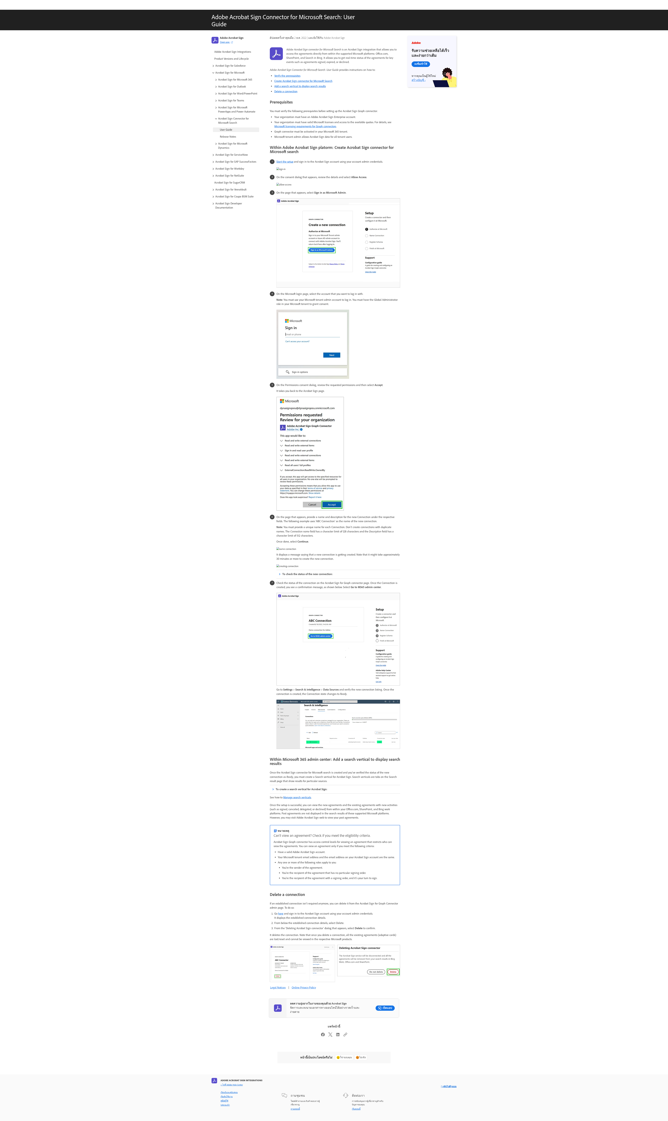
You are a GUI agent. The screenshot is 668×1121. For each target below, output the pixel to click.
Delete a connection (285, 91)
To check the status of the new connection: (307, 574)
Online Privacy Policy (304, 987)
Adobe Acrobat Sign (232, 37)
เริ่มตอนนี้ (356, 1109)
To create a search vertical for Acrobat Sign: (301, 789)
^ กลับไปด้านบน (448, 1086)
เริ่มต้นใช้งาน (227, 1096)
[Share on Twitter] (330, 1035)
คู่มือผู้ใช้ (224, 1101)
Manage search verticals (297, 797)
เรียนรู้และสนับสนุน (229, 1092)
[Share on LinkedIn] (338, 1035)
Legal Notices (278, 987)
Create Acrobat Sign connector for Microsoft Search (303, 81)
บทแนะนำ (225, 1105)
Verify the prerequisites (287, 75)
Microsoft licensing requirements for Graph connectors (305, 126)
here (280, 913)
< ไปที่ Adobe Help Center (232, 1085)
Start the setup (284, 161)
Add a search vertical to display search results (300, 86)
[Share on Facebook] (323, 1035)
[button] (235, 66)
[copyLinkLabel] (345, 1035)
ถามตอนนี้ (295, 1109)
